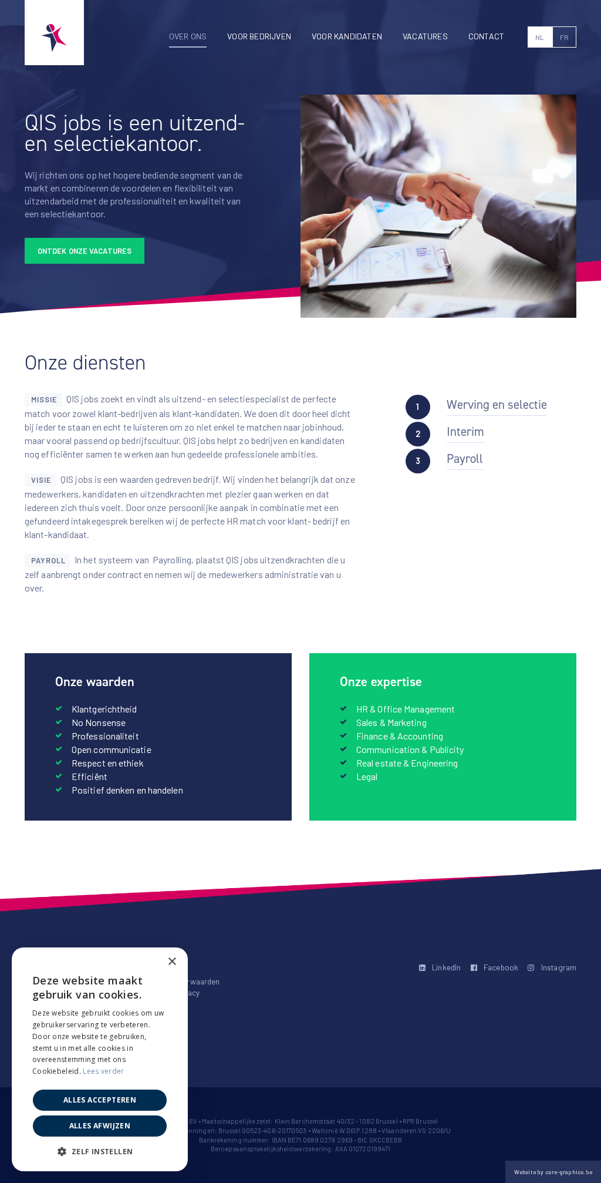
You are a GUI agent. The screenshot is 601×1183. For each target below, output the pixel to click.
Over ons (188, 36)
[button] (99, 1152)
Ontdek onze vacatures (84, 251)
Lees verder (103, 1071)
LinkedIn (445, 967)
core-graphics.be (568, 1171)
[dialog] (100, 1059)
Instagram (557, 967)
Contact (486, 36)
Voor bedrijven (259, 36)
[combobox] (147, 962)
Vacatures (425, 36)
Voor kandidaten (347, 36)
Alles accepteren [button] (99, 1100)
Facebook (500, 967)
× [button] (171, 961)
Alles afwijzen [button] (100, 1126)
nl (539, 37)
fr (564, 37)
